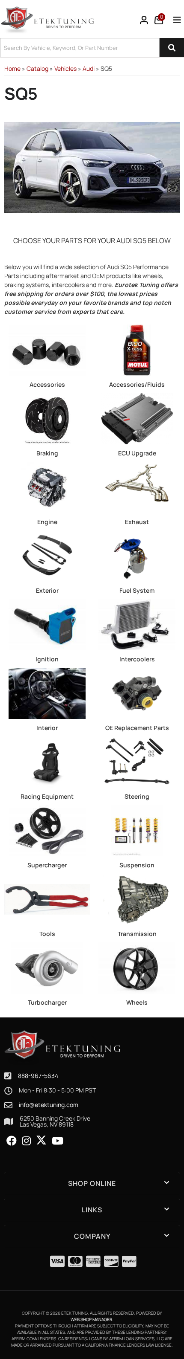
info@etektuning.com (48, 1105)
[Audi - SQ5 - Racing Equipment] (47, 761)
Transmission (137, 934)
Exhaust (137, 522)
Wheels (137, 1002)
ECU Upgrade (137, 453)
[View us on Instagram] (26, 1141)
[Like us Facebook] (11, 1141)
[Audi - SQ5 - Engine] (47, 487)
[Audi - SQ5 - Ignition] (47, 624)
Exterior (47, 590)
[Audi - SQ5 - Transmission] (137, 899)
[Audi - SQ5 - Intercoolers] (137, 624)
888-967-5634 (38, 1076)
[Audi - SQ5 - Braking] (47, 418)
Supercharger (47, 865)
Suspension (136, 865)
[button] (92, 47)
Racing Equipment (47, 796)
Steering (137, 796)
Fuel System (136, 590)
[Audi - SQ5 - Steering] (137, 761)
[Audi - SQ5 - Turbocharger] (47, 967)
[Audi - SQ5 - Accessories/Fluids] (137, 349)
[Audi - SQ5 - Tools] (47, 899)
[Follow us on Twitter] (41, 1140)
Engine (47, 522)
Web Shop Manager (91, 1319)
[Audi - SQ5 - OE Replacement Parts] (137, 693)
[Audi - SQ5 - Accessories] (47, 349)
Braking (47, 453)
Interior (47, 728)
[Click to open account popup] (144, 20)
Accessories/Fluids (137, 384)
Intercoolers (137, 659)
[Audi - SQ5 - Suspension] (137, 830)
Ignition (47, 659)
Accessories (47, 384)
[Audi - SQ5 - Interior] (47, 693)
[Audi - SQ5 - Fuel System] (137, 555)
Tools (47, 934)
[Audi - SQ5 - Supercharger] (47, 830)
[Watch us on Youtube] (57, 1141)
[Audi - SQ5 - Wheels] (137, 967)
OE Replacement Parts (137, 728)
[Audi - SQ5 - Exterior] (47, 555)
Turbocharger (47, 1002)
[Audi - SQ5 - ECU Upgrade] (137, 418)
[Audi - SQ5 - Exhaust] (137, 487)
